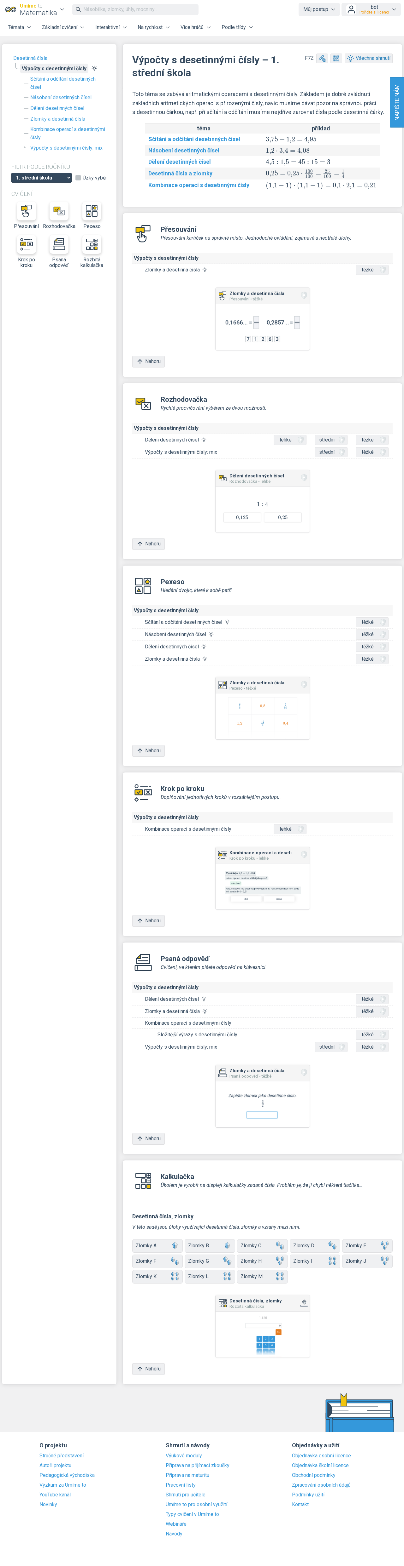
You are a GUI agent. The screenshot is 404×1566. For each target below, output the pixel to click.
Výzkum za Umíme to (62, 1485)
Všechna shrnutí (373, 58)
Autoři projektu (55, 1465)
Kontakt (300, 1504)
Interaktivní (107, 27)
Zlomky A (146, 1246)
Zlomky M (252, 1276)
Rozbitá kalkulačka (91, 262)
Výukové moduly (184, 1456)
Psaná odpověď (59, 262)
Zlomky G (198, 1261)
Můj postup (315, 9)
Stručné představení (61, 1456)
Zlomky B (198, 1246)
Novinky (48, 1504)
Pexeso (92, 226)
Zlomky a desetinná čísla (57, 119)
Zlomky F (146, 1261)
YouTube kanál (55, 1495)
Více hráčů (192, 27)
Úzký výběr (95, 178)
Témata (16, 27)
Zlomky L (198, 1276)
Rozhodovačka (59, 226)
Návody (174, 1534)
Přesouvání (26, 226)
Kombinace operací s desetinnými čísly (67, 133)
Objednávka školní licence (320, 1465)
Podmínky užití (308, 1495)
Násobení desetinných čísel (61, 97)
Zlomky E (356, 1246)
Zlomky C (251, 1246)
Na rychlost (150, 27)
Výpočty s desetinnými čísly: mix (66, 148)
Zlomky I (302, 1261)
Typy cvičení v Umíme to (192, 1514)
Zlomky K (146, 1276)
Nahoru (153, 361)
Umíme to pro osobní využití (196, 1504)
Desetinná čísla (30, 58)
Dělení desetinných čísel (57, 108)
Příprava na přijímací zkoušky (197, 1465)
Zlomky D (303, 1246)
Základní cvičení (59, 27)
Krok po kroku (26, 262)
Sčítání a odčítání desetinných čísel (63, 83)
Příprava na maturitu (187, 1475)
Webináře (176, 1524)
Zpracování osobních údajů (321, 1485)
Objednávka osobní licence (321, 1456)
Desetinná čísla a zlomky (180, 173)
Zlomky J (356, 1261)
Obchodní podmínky (314, 1475)
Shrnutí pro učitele (185, 1495)
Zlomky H (251, 1261)
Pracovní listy (181, 1485)
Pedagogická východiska (67, 1475)
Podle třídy (234, 27)
